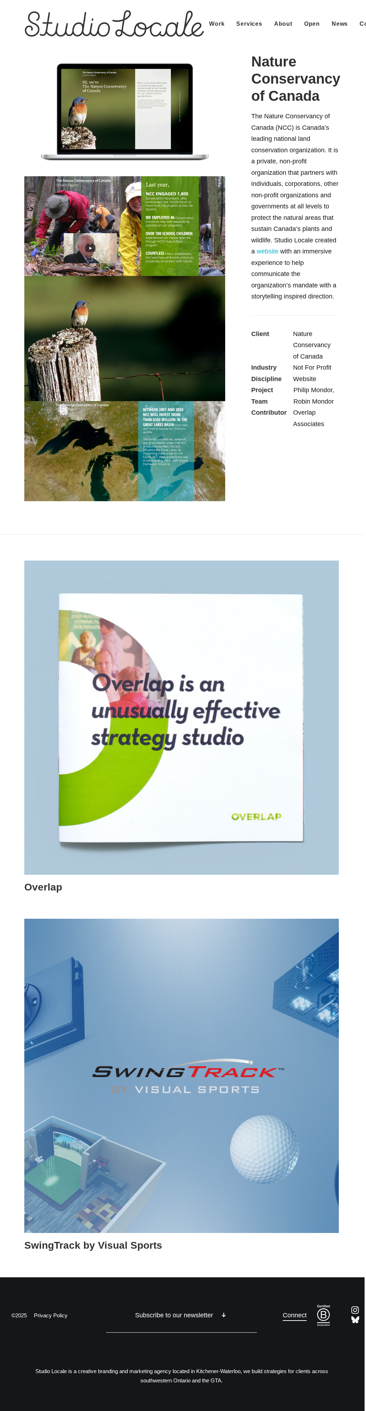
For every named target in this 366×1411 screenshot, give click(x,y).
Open (312, 24)
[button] (181, 718)
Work (216, 24)
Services (249, 24)
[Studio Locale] (114, 24)
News (340, 24)
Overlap (43, 887)
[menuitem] (219, 24)
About (283, 24)
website (267, 251)
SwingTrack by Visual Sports (93, 1245)
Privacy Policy (51, 1315)
